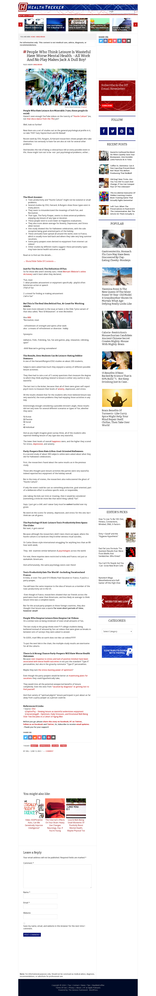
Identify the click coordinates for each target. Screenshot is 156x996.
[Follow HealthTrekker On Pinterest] (122, 131)
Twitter (50, 724)
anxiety (61, 389)
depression (38, 444)
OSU (33, 708)
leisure (55, 746)
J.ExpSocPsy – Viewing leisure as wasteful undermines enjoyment (54, 711)
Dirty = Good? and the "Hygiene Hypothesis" (108, 535)
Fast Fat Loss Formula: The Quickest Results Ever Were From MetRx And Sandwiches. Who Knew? (111, 552)
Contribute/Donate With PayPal (117, 651)
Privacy (71, 987)
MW (29, 317)
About (78, 987)
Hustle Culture (80, 116)
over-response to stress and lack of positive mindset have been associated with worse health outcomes (55, 660)
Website (27, 913)
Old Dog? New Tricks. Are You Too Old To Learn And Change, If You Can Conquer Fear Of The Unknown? (122, 183)
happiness (56, 441)
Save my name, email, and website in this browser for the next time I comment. (54, 927)
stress (63, 746)
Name (26, 892)
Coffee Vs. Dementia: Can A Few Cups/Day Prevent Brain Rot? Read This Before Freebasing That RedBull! (122, 169)
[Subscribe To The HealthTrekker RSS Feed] (130, 131)
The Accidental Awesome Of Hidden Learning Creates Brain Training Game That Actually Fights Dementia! (122, 196)
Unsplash (84, 107)
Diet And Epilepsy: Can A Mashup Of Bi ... (55, 27)
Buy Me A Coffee (26, 16)
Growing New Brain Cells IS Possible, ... (121, 28)
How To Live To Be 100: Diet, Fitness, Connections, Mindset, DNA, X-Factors (111, 522)
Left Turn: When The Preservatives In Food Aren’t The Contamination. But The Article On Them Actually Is (122, 210)
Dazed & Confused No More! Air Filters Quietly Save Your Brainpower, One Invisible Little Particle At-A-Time (122, 156)
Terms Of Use (61, 987)
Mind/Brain (37, 64)
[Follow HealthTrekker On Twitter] (113, 131)
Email (26, 902)
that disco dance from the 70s (40, 118)
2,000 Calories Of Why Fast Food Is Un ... (99, 27)
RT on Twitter (76, 721)
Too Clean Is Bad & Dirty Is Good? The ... (77, 27)
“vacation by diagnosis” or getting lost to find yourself (56, 688)
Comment (50, 751)
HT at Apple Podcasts (91, 987)
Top (69, 985)
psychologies (64, 550)
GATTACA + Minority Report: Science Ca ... (34, 27)
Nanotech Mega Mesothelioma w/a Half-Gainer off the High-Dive (109, 580)
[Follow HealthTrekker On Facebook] (104, 131)
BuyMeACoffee (98, 985)
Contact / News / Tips (81, 985)
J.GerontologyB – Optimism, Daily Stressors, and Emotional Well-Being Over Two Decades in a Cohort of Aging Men (55, 715)
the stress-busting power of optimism (55, 670)
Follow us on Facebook (33, 724)
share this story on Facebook (56, 721)
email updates (82, 724)
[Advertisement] (57, 772)
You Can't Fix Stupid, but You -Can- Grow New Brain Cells (111, 564)
